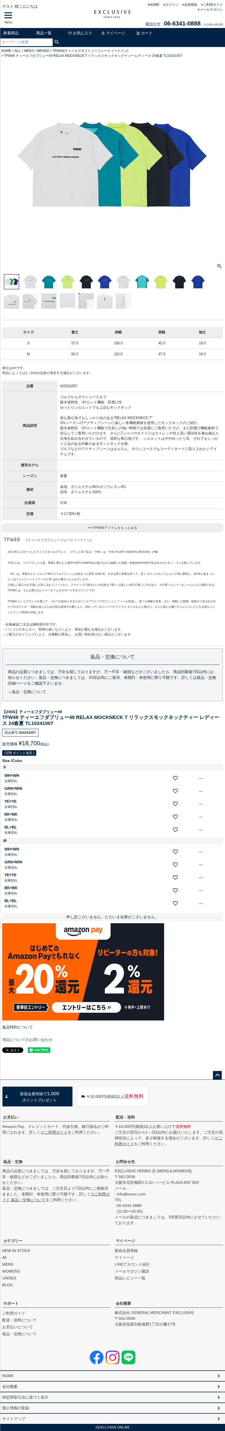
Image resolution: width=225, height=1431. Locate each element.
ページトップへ (217, 1075)
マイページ (115, 33)
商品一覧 (44, 33)
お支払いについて (17, 1327)
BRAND (43, 51)
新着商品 (11, 33)
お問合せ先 (125, 1161)
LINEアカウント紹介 (132, 1264)
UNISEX (9, 1278)
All (4, 1257)
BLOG (7, 1285)
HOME (154, 5)
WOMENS (11, 1271)
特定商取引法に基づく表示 (25, 1397)
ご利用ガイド (213, 5)
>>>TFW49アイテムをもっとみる (112, 528)
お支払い (11, 1117)
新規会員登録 (126, 1250)
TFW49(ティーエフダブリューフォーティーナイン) (90, 51)
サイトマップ (13, 1418)
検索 (57, 42)
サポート (11, 1303)
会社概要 (123, 1303)
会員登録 (190, 5)
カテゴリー (12, 1240)
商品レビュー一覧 (130, 1278)
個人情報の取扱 (15, 1408)
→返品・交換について (27, 692)
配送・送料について (19, 1320)
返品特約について (17, 1027)
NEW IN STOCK (16, 1250)
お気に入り (82, 33)
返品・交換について (19, 1334)
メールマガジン (211, 10)
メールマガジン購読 (132, 1271)
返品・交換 (12, 1161)
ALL (18, 51)
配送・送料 (125, 1117)
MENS (29, 51)
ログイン (171, 5)
